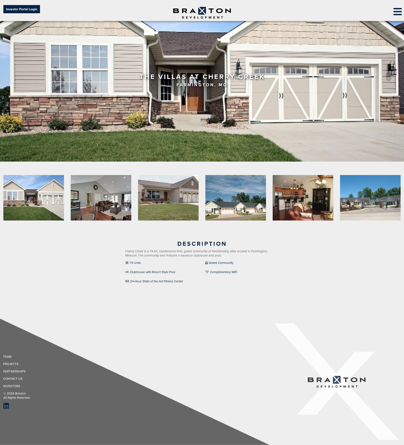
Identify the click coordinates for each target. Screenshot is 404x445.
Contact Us (13, 379)
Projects (11, 364)
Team (7, 357)
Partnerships (14, 371)
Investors (11, 386)
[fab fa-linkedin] (4, 407)
